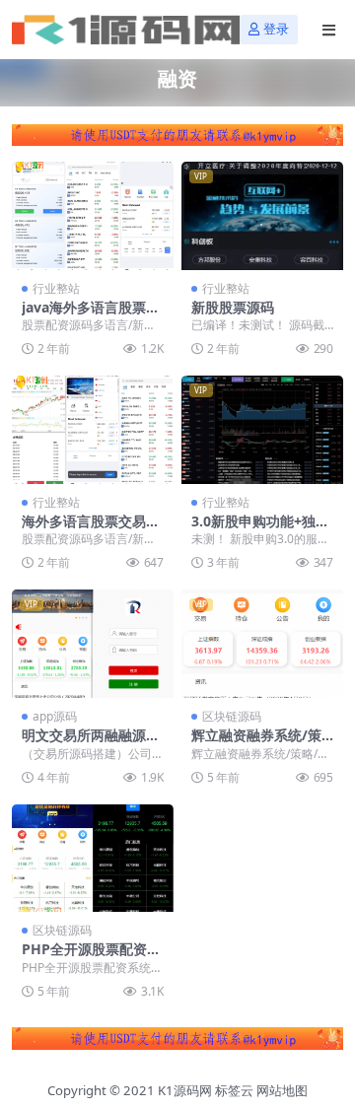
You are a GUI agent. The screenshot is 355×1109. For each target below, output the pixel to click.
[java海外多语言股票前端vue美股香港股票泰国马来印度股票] (93, 215)
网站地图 (282, 1090)
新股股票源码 (232, 307)
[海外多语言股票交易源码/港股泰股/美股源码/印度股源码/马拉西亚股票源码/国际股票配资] (93, 429)
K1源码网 (185, 1090)
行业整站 (56, 288)
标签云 (234, 1090)
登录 (276, 29)
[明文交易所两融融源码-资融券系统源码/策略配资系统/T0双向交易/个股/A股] (93, 643)
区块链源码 (231, 716)
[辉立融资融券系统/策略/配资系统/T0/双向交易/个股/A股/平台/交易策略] (262, 643)
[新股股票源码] (262, 215)
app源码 (55, 716)
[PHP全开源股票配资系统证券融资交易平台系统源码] (93, 858)
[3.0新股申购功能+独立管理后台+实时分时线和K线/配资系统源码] (262, 429)
